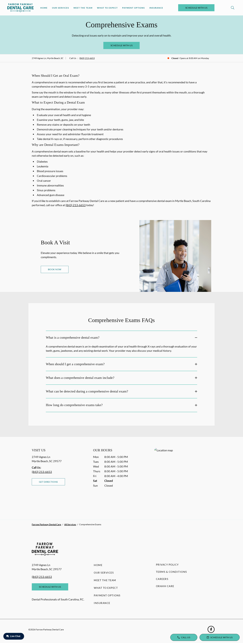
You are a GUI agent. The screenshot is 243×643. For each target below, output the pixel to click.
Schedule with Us (196, 7)
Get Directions (48, 481)
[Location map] (182, 478)
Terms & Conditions (171, 571)
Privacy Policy (167, 564)
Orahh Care (165, 586)
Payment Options (133, 8)
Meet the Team (83, 8)
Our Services (60, 8)
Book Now (54, 269)
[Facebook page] (211, 629)
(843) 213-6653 (87, 58)
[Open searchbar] (233, 8)
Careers (162, 578)
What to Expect (107, 8)
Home (44, 8)
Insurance (156, 8)
